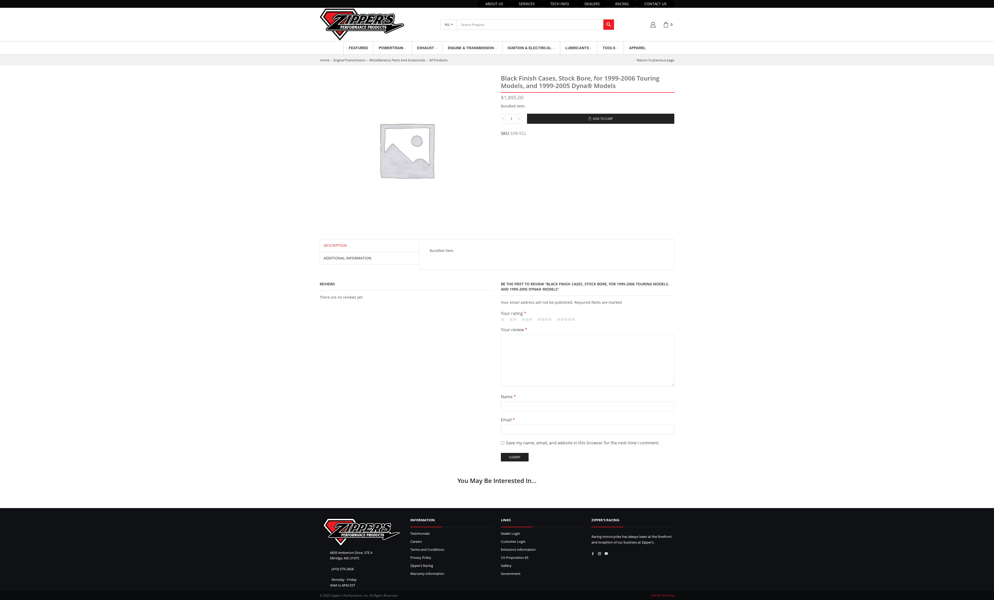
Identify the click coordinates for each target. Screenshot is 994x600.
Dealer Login (510, 533)
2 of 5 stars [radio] (513, 319)
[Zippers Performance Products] (361, 532)
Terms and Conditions (427, 549)
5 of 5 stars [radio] (566, 319)
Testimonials (420, 533)
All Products (438, 60)
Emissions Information (518, 549)
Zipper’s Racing (421, 565)
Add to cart (603, 119)
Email (508, 420)
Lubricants (577, 48)
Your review (514, 329)
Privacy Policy (420, 557)
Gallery (506, 565)
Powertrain (391, 48)
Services (527, 3)
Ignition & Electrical (530, 48)
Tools (609, 48)
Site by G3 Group (663, 595)
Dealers (592, 3)
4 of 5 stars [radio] (544, 319)
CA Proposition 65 (514, 557)
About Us (494, 3)
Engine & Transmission (471, 48)
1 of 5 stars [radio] (503, 319)
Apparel (637, 48)
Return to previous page (655, 60)
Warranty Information (427, 574)
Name (508, 397)
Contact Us (655, 3)
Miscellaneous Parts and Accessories (397, 60)
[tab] (335, 245)
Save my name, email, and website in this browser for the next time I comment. (583, 443)
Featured (358, 48)
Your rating (513, 313)
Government (511, 574)
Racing (622, 3)
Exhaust (425, 48)
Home (325, 60)
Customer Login (513, 541)
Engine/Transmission (349, 60)
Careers (416, 541)
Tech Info (559, 3)
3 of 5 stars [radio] (527, 319)
